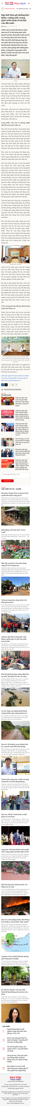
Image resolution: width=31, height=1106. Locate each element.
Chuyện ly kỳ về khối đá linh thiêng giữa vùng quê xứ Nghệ (15, 958)
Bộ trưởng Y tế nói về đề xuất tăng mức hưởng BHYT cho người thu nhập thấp (17, 1068)
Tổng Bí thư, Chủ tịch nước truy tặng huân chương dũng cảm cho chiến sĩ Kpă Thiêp (17, 1059)
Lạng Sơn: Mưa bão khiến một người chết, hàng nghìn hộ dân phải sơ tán (15, 851)
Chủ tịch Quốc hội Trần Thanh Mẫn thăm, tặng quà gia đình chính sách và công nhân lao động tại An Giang (22, 415)
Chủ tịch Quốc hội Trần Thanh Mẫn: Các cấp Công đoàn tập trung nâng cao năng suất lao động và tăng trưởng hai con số (22, 429)
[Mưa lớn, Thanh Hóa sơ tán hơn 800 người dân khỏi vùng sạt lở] (15, 516)
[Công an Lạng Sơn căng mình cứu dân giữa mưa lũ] (15, 622)
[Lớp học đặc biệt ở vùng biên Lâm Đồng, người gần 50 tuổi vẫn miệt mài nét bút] (15, 660)
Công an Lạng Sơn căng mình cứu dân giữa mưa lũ (14, 601)
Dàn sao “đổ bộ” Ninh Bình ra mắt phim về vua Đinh (14, 816)
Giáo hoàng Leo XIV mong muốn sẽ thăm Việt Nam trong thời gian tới (22, 441)
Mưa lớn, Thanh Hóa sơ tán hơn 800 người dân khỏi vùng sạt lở (14, 494)
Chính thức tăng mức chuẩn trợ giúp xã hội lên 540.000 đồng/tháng (15, 780)
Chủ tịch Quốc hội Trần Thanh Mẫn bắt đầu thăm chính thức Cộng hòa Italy (22, 452)
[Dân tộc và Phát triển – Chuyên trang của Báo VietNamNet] (9, 3)
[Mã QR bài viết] (16, 384)
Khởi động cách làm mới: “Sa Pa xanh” (13, 531)
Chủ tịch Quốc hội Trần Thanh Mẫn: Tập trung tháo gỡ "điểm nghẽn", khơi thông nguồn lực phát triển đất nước (22, 464)
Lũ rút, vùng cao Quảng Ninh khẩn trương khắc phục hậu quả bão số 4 (14, 712)
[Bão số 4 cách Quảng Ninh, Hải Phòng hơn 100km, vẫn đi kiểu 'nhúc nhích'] (15, 942)
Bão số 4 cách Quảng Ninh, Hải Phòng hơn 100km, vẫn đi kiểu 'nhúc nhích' (15, 921)
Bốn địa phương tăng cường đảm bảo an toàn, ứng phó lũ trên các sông (15, 675)
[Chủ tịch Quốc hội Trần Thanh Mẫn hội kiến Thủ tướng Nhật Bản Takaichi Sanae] (7, 401)
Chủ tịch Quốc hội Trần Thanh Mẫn (12, 389)
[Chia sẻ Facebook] (2, 384)
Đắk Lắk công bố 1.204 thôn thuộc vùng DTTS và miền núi (14, 564)
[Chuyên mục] (2, 3)
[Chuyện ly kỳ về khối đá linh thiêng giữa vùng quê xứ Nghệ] (15, 975)
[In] (12, 384)
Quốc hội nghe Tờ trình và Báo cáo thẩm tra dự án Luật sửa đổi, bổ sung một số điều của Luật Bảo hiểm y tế (15, 378)
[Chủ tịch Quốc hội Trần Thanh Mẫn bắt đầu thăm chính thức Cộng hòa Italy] (7, 453)
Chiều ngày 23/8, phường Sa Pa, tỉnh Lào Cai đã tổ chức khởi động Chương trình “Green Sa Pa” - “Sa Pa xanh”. (15, 536)
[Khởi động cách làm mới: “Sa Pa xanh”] (15, 549)
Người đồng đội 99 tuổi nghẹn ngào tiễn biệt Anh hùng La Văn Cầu (17, 1031)
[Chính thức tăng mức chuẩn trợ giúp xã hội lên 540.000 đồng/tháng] (15, 800)
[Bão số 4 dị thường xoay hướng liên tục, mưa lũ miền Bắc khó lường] (15, 765)
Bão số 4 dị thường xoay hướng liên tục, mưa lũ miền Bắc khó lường (14, 745)
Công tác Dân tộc (10, 8)
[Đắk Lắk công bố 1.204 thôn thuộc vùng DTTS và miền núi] (15, 586)
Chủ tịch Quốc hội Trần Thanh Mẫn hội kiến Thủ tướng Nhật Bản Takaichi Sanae (22, 402)
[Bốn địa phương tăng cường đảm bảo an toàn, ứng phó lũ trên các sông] (15, 697)
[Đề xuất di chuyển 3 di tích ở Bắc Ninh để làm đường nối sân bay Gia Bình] (15, 1013)
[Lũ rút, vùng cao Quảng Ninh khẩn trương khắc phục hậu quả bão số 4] (15, 730)
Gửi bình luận (7, 481)
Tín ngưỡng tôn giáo (22, 8)
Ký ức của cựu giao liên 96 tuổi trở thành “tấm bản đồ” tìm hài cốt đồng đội (17, 1040)
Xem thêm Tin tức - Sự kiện (11, 489)
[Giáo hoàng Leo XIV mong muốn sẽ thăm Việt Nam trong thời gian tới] (7, 442)
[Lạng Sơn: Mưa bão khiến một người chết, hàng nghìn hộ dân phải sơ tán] (15, 870)
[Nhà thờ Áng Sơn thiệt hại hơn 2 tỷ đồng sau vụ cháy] (15, 905)
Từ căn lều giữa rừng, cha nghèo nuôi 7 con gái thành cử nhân (17, 1049)
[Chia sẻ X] (6, 384)
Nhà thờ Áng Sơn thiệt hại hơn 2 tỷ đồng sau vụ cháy (14, 886)
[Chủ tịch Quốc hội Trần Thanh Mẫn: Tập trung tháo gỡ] (7, 463)
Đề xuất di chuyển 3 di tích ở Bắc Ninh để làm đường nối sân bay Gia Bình (14, 992)
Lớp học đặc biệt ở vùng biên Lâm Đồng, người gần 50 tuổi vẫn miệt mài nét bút (14, 639)
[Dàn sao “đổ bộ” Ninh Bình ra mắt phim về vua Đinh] (15, 835)
